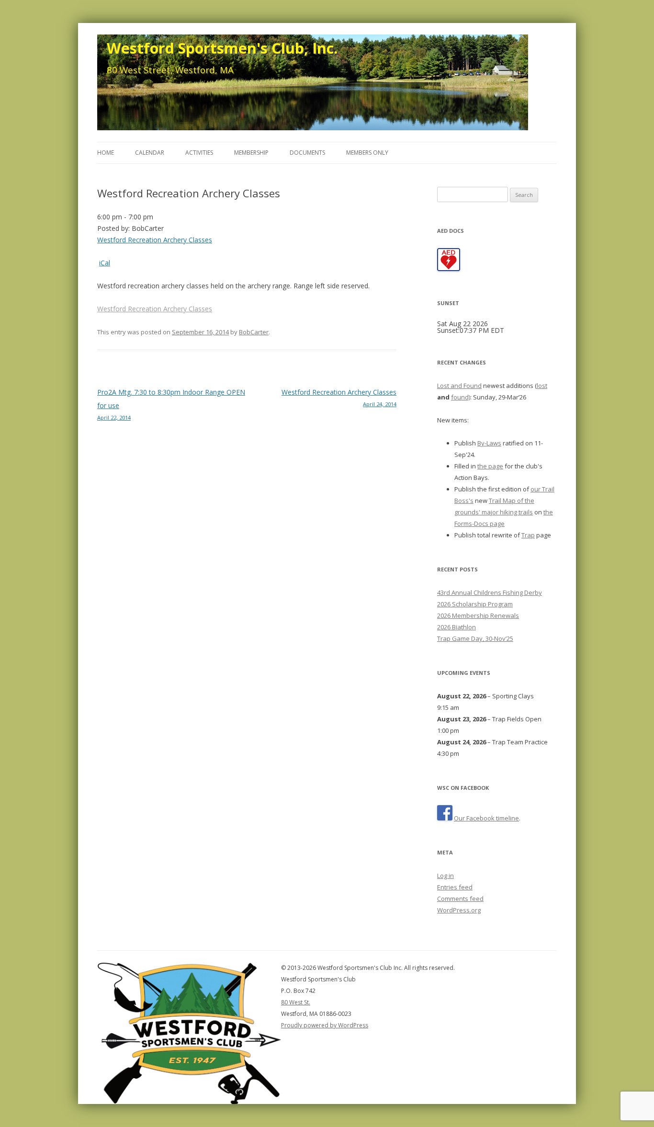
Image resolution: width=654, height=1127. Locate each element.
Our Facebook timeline (486, 818)
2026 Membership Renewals (478, 615)
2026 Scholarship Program (475, 604)
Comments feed (460, 898)
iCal (104, 262)
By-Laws (489, 443)
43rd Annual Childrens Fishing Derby (489, 592)
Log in (445, 875)
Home (105, 152)
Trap (528, 535)
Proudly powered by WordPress (324, 1025)
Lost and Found (459, 385)
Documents (307, 152)
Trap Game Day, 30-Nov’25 (475, 638)
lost (542, 385)
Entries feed (455, 887)
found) (460, 397)
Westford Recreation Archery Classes (154, 239)
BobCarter (254, 332)
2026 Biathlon (456, 627)
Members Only (367, 152)
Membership (251, 152)
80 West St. (295, 1002)
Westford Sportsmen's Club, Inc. (222, 48)
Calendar (149, 152)
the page (490, 466)
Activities (199, 152)
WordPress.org (459, 910)
